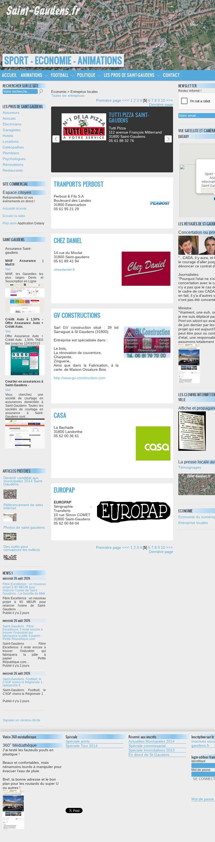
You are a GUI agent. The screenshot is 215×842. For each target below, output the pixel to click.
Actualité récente (14, 208)
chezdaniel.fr (64, 269)
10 (163, 100)
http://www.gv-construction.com (79, 378)
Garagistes (12, 130)
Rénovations (13, 164)
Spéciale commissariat (147, 746)
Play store (10, 223)
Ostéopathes (13, 147)
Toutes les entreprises (68, 96)
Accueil (9, 75)
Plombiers (11, 153)
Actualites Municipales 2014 (151, 741)
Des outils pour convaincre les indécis (21, 548)
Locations (11, 141)
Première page (108, 100)
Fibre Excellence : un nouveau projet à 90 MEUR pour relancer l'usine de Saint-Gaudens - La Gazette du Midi (24, 588)
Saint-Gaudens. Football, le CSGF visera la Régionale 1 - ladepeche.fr (23, 682)
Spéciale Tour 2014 (82, 746)
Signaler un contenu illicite (21, 720)
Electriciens (12, 124)
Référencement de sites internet (23, 506)
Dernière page (161, 105)
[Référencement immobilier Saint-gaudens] (24, 517)
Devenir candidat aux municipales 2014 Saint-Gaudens (23, 481)
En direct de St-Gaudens (148, 755)
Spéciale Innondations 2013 (151, 750)
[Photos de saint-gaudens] (24, 536)
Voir (8, 269)
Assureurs (11, 112)
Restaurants (13, 170)
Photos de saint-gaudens (24, 527)
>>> (169, 100)
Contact (171, 75)
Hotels (8, 136)
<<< (125, 100)
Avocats (9, 118)
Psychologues (14, 159)
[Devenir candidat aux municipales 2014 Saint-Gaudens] (24, 494)
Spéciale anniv (78, 741)
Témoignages (189, 467)
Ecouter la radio (14, 216)
